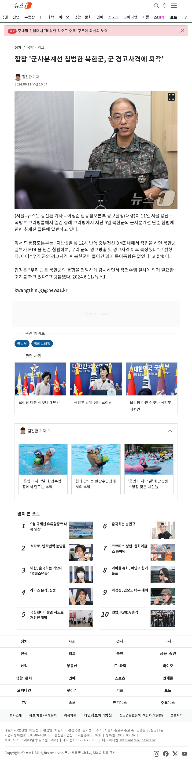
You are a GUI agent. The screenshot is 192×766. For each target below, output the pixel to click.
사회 (72, 641)
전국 (24, 653)
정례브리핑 (42, 343)
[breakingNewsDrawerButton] (164, 5)
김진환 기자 (30, 77)
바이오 (168, 665)
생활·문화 (24, 678)
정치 (24, 641)
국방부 (22, 343)
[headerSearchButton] (156, 5)
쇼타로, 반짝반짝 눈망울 (48, 546)
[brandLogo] (23, 5)
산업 (24, 665)
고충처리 (176, 715)
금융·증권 (168, 653)
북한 (119, 653)
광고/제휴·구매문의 (43, 715)
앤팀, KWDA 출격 (125, 612)
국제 (167, 641)
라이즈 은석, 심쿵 (43, 590)
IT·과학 (120, 665)
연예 (72, 678)
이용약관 (70, 715)
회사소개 (16, 715)
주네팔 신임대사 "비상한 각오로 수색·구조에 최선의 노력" (59, 30)
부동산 (72, 665)
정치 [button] (18, 47)
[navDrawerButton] (173, 5)
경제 (119, 641)
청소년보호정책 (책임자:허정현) (141, 715)
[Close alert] (182, 30)
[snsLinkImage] (156, 753)
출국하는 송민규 (123, 524)
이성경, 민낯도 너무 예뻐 (130, 590)
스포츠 (120, 678)
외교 (72, 653)
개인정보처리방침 (98, 715)
